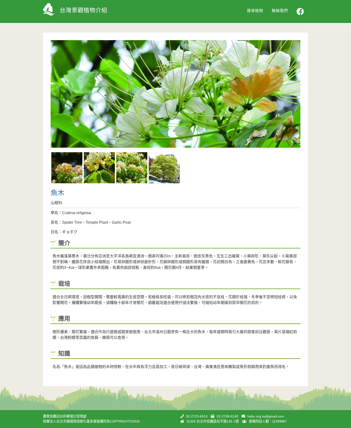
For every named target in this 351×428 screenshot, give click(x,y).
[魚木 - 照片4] (164, 167)
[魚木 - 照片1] (66, 167)
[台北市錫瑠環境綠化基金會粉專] (300, 11)
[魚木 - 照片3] (131, 167)
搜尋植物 (255, 11)
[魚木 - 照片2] (99, 167)
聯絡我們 (280, 11)
